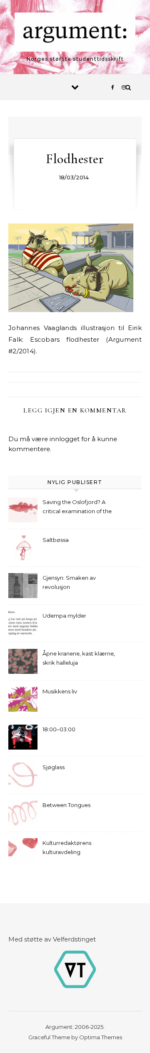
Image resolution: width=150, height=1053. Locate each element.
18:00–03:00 (58, 729)
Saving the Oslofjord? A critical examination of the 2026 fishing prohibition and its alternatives (79, 508)
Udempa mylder (64, 615)
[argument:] (75, 33)
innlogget (65, 439)
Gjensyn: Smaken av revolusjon (69, 582)
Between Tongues (66, 805)
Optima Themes (100, 1037)
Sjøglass (53, 767)
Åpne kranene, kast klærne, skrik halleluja (78, 658)
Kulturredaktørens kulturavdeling (66, 847)
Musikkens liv (59, 691)
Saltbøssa (55, 539)
